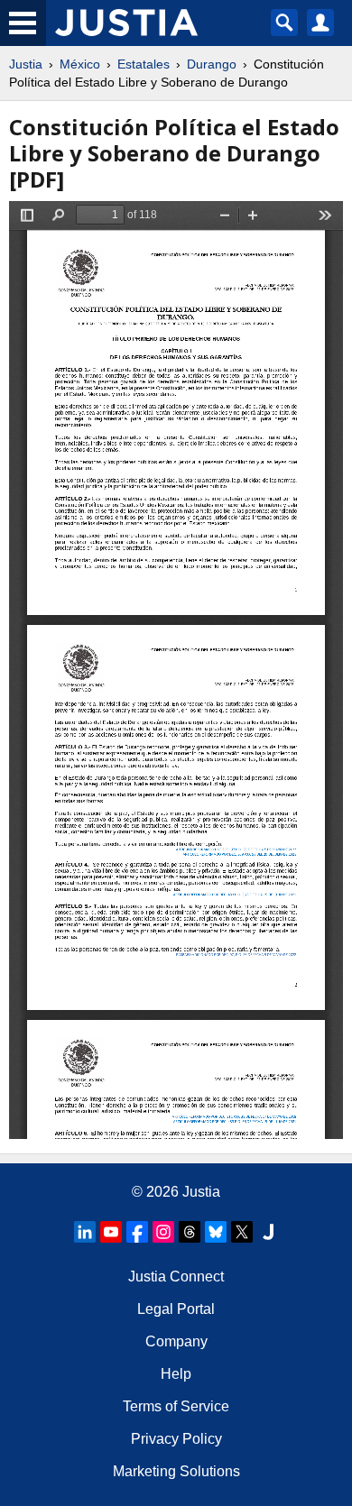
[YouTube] (111, 1232)
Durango (211, 64)
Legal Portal (176, 1309)
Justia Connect (176, 1276)
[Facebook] (137, 1232)
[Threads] (189, 1232)
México (80, 64)
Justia (25, 64)
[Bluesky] (216, 1232)
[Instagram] (163, 1232)
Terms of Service (176, 1406)
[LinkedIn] (85, 1232)
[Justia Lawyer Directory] (268, 1232)
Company (176, 1341)
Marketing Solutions (176, 1471)
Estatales (143, 64)
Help (176, 1374)
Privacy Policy (176, 1438)
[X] (242, 1232)
